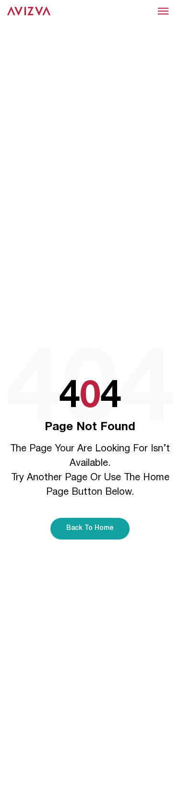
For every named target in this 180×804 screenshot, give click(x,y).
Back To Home (90, 528)
